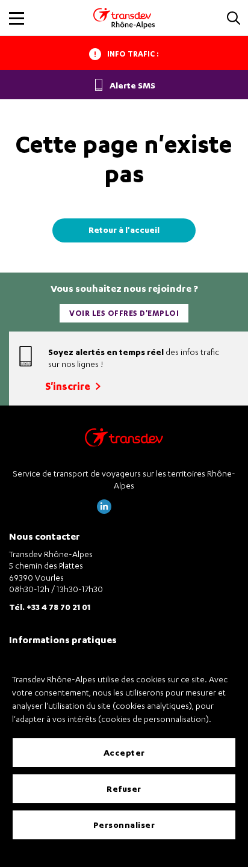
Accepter (124, 752)
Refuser (124, 788)
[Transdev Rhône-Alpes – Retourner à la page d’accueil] (124, 440)
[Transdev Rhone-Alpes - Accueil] (124, 18)
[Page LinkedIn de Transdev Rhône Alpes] (104, 510)
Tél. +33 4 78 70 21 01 (49, 607)
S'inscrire (69, 386)
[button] (233, 19)
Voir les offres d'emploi (124, 313)
